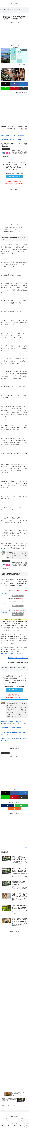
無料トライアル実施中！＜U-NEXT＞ (11, 653)
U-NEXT (4, 603)
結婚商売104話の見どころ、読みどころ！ (15, 231)
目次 (12, 224)
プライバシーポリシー (14, 1123)
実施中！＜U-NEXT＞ (15, 721)
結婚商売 (13, 753)
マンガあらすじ (6, 753)
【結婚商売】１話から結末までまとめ (11, 139)
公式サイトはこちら (18, 595)
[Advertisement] (14, 109)
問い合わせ (7, 1121)
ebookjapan (4, 612)
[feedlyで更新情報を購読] (21, 805)
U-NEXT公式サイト (14, 176)
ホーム (7, 1118)
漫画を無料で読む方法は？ (11, 229)
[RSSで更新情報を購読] (14, 808)
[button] (23, 88)
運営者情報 (21, 1121)
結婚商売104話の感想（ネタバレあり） (14, 227)
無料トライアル (5, 721)
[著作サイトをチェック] (7, 805)
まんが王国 (4, 593)
